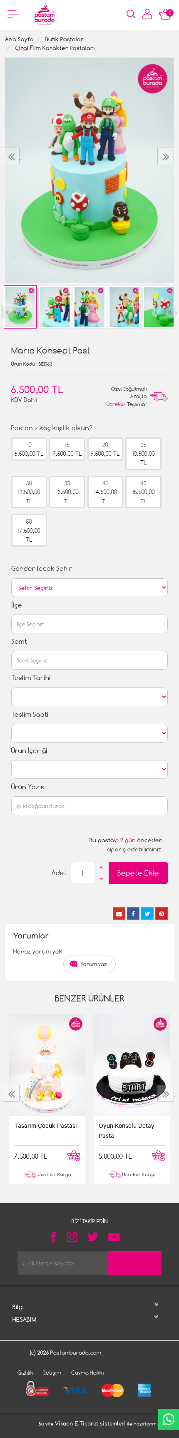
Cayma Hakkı (87, 1372)
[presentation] (12, 156)
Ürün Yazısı (28, 787)
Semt (19, 641)
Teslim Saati (30, 714)
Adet (59, 873)
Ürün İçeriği (29, 751)
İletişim (52, 1372)
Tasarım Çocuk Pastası (45, 1125)
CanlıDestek (168, 1419)
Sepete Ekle (138, 872)
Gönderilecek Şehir (41, 568)
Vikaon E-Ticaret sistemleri (90, 1424)
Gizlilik (25, 1372)
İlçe (16, 605)
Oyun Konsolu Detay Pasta (126, 1130)
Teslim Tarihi (31, 678)
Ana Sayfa (19, 39)
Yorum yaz (93, 964)
